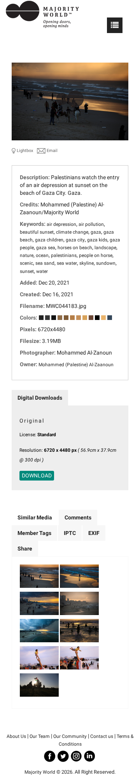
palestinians (64, 255)
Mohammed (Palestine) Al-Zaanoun (76, 364)
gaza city (75, 240)
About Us (16, 736)
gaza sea (45, 247)
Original (31, 421)
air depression (61, 224)
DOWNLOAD (37, 475)
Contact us (101, 736)
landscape (105, 247)
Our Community (70, 736)
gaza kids (97, 240)
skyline (86, 263)
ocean (42, 255)
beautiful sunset (37, 232)
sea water (67, 263)
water (42, 271)
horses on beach (75, 247)
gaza (96, 232)
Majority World (39, 772)
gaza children (49, 240)
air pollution (91, 224)
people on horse (95, 255)
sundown (106, 263)
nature (26, 255)
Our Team (40, 736)
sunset (27, 271)
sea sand (44, 263)
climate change (72, 232)
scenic (26, 263)
